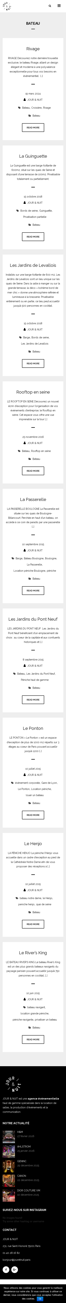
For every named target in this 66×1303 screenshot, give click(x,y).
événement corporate (27, 782)
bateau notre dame (30, 898)
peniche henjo (26, 904)
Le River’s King (33, 952)
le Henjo (47, 898)
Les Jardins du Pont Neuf (33, 619)
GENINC (21, 1161)
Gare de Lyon (49, 782)
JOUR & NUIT (35, 99)
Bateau (26, 107)
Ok (40, 1299)
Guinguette (45, 210)
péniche (51, 570)
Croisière (36, 107)
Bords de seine (29, 210)
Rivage (33, 48)
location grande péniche (34, 1013)
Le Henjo (33, 843)
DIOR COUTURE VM (28, 1190)
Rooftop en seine (33, 392)
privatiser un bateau (46, 1019)
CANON (21, 1175)
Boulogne (50, 558)
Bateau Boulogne (33, 558)
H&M (20, 1132)
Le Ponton (33, 728)
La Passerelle (33, 499)
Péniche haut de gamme (35, 679)
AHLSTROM (24, 1146)
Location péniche (41, 789)
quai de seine (43, 904)
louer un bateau (35, 795)
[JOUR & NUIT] (10, 6)
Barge (26, 337)
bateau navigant (36, 1007)
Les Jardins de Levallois (33, 265)
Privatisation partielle (34, 216)
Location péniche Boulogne (29, 570)
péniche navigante (23, 1019)
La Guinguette (33, 156)
